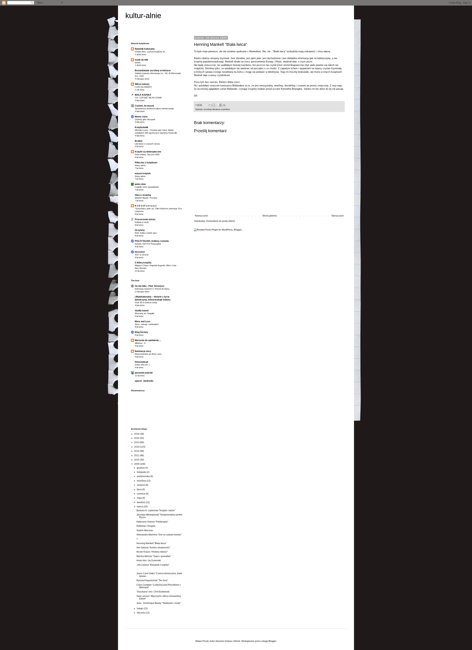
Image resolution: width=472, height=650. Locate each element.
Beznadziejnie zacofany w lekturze (153, 70)
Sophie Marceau (144, 530)
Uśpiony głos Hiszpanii (145, 119)
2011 (137, 455)
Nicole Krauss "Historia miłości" (152, 552)
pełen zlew (140, 184)
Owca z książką (143, 195)
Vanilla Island (141, 310)
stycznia (141, 612)
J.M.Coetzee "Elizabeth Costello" (152, 565)
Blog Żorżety (141, 332)
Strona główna (269, 215)
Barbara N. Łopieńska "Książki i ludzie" (155, 510)
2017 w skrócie (141, 255)
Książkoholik (141, 127)
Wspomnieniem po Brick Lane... (149, 354)
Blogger (272, 641)
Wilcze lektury (142, 84)
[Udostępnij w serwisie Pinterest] (224, 105)
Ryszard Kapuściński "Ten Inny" (152, 580)
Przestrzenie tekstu (145, 219)
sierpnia (141, 485)
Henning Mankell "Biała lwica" (151, 543)
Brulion (138, 141)
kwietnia (141, 502)
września (141, 480)
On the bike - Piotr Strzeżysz (149, 286)
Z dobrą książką (143, 262)
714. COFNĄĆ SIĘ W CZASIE (148, 98)
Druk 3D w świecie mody (146, 302)
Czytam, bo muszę (144, 105)
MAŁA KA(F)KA (143, 95)
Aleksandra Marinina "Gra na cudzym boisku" (159, 534)
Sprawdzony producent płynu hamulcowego (154, 108)
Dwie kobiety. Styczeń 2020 (147, 154)
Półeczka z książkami (146, 162)
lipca (139, 489)
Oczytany (140, 230)
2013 (137, 447)
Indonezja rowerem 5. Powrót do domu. (152, 289)
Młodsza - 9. (140, 343)
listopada (142, 472)
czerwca (141, 493)
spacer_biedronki (144, 381)
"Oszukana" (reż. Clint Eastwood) (152, 591)
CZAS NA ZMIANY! (143, 87)
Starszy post (337, 215)
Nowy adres (140, 165)
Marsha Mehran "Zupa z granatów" (153, 556)
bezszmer (140, 252)
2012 (137, 451)
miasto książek (143, 173)
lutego (140, 608)
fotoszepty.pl (141, 362)
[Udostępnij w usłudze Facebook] (221, 105)
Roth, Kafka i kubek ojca (146, 233)
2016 (137, 434)
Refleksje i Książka (145, 526)
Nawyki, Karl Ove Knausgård (148, 244)
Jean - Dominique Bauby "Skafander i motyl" (158, 603)
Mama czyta (141, 116)
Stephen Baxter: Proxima (146, 198)
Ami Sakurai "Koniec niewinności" (153, 547)
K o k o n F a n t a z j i (145, 205)
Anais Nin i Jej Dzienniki (148, 560)
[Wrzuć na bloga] (214, 105)
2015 (137, 438)
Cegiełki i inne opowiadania (147, 187)
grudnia (141, 468)
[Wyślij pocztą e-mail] (210, 105)
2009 (137, 464)
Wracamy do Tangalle (144, 313)
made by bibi (141, 60)
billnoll (236, 641)
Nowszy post (201, 215)
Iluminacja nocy (143, 351)
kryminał (207, 109)
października (143, 476)
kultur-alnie (143, 15)
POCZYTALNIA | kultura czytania (152, 241)
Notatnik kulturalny (145, 49)
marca (140, 506)
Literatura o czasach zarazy (147, 144)
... (137, 569)
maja (139, 498)
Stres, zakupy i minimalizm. (147, 324)
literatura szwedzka (221, 109)
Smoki (137, 62)
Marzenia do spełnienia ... (148, 340)
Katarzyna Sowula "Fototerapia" (152, 521)
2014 (137, 442)
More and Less (142, 321)
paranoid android (143, 373)
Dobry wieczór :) (142, 365)
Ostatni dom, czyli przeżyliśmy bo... (151, 52)
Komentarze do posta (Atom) (220, 221)
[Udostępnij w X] (217, 105)
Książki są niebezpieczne (148, 151)
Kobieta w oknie (142, 222)
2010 (137, 459)
